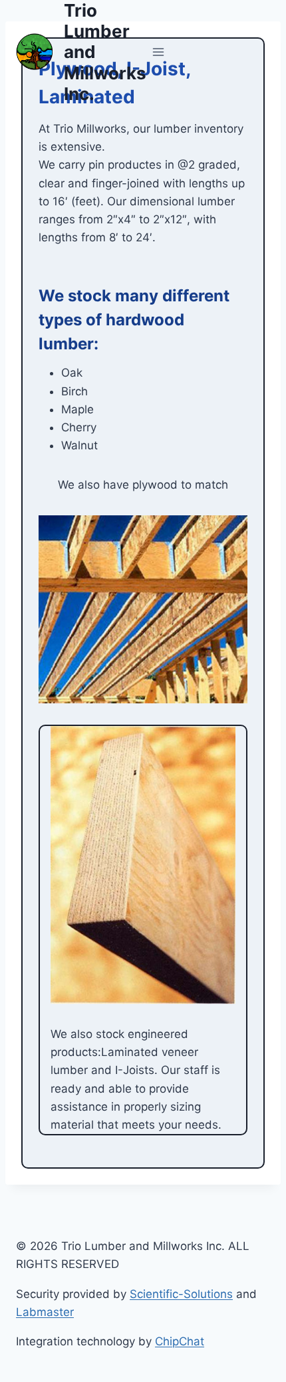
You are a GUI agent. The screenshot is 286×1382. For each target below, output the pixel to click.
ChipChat (179, 1341)
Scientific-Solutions (181, 1294)
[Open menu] (158, 51)
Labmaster (45, 1312)
